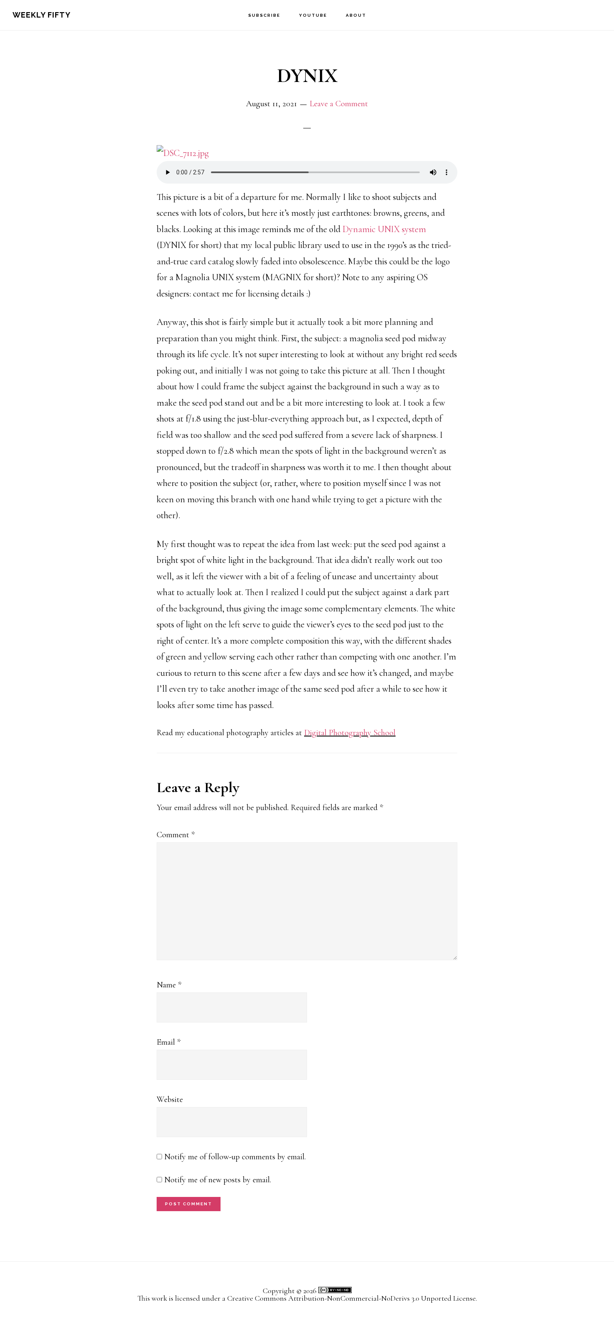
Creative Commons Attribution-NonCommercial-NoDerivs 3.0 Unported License (351, 1298)
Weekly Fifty (42, 14)
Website (170, 1099)
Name (169, 985)
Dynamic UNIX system (384, 229)
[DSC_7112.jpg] (183, 153)
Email (168, 1042)
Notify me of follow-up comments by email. (235, 1157)
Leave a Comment (339, 104)
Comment (176, 835)
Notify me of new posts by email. (217, 1180)
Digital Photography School (350, 733)
